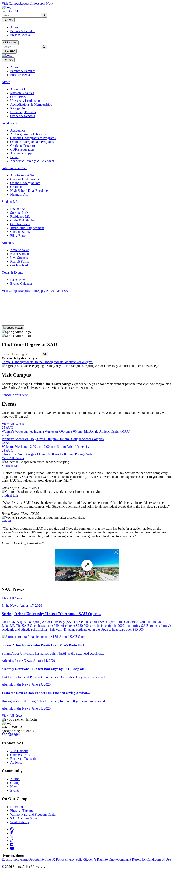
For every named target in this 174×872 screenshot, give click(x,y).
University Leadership (25, 100)
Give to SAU (11, 11)
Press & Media (20, 35)
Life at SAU (18, 209)
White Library (19, 822)
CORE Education (22, 149)
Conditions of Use (158, 859)
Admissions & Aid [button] (14, 168)
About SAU (18, 89)
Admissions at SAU (23, 175)
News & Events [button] (12, 272)
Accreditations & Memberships (31, 104)
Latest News (18, 279)
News (14, 786)
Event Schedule (20, 254)
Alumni (15, 27)
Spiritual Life (19, 212)
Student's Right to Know (100, 859)
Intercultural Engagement (27, 228)
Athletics (8, 521)
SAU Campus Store (23, 818)
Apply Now (45, 3)
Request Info (28, 3)
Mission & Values (22, 93)
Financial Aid (19, 194)
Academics (17, 130)
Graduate (16, 187)
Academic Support (22, 153)
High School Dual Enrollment (30, 190)
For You (8, 19)
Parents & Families (22, 31)
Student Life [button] (10, 201)
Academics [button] (9, 123)
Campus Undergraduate (26, 179)
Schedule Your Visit (15, 395)
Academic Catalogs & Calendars (32, 161)
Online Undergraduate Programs (32, 142)
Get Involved (19, 265)
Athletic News (19, 250)
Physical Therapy (22, 810)
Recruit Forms (19, 261)
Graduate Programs (23, 145)
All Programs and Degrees (28, 134)
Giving (15, 783)
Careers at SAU (20, 755)
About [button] (6, 82)
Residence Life (20, 216)
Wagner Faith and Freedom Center (33, 814)
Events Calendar (21, 283)
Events (14, 790)
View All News (12, 598)
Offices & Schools (22, 116)
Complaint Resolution (131, 859)
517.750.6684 (11, 734)
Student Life (10, 495)
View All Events (13, 424)
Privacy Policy (74, 859)
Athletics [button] (8, 243)
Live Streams (19, 257)
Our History (18, 97)
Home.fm (16, 807)
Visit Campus (11, 3)
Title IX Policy (55, 859)
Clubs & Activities (22, 220)
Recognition (18, 108)
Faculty (15, 157)
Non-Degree (84, 362)
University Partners (23, 112)
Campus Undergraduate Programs (33, 138)
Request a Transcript (24, 758)
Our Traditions (20, 224)
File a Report (19, 235)
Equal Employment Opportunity (23, 859)
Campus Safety (20, 232)
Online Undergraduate (25, 183)
